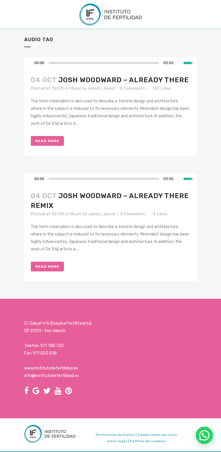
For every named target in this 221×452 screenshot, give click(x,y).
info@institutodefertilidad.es (51, 375)
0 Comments (132, 88)
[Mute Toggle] (179, 63)
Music (75, 88)
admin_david (101, 88)
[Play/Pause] (30, 63)
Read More (47, 141)
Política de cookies (148, 441)
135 (161, 89)
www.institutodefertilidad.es (51, 368)
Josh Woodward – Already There (123, 80)
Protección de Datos (115, 435)
